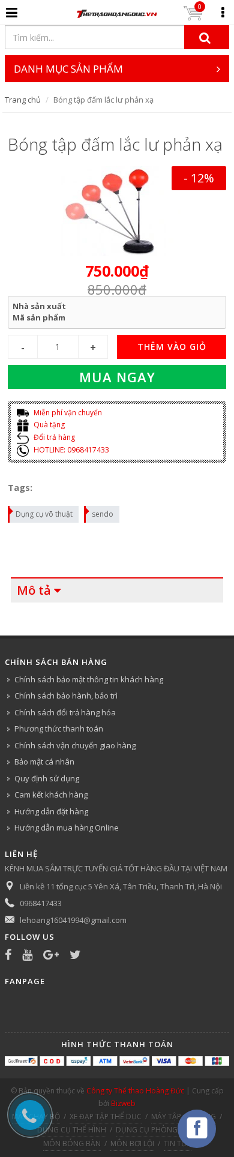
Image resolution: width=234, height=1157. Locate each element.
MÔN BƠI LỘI (132, 1143)
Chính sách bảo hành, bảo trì (66, 695)
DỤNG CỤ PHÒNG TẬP (154, 1130)
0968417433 (41, 903)
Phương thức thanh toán (58, 728)
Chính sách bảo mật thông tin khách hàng (88, 679)
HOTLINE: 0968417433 (70, 450)
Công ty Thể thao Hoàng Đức (135, 1091)
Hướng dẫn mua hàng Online (66, 827)
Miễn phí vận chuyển (67, 412)
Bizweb (123, 1103)
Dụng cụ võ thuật (44, 514)
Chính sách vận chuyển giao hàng (75, 745)
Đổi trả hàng (53, 437)
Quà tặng (48, 424)
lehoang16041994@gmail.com (73, 920)
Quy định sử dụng (46, 778)
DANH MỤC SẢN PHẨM (68, 69)
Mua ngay (117, 377)
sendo (102, 514)
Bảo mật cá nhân (44, 761)
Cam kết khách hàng (51, 794)
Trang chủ (23, 99)
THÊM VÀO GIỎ (171, 346)
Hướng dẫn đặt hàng (51, 811)
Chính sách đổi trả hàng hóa (65, 712)
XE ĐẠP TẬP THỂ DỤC (106, 1116)
